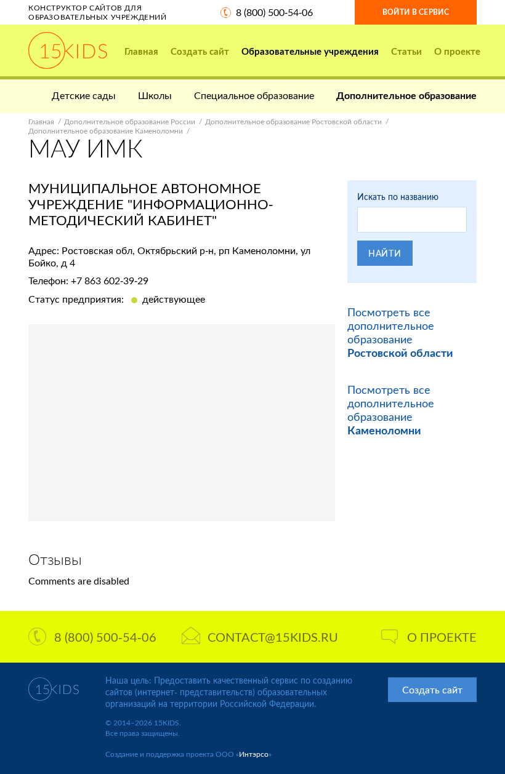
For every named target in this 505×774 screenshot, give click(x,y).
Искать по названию (397, 196)
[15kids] (67, 50)
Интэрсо (254, 754)
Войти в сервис (415, 12)
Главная (141, 51)
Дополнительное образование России (129, 121)
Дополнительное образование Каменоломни (105, 130)
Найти (385, 253)
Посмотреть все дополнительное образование (400, 332)
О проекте (457, 51)
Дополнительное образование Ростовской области (293, 121)
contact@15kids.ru (273, 636)
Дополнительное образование (406, 95)
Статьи (406, 51)
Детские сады (84, 95)
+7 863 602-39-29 (109, 280)
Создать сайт (200, 51)
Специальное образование (254, 95)
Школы (155, 95)
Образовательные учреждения (310, 51)
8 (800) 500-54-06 (274, 12)
